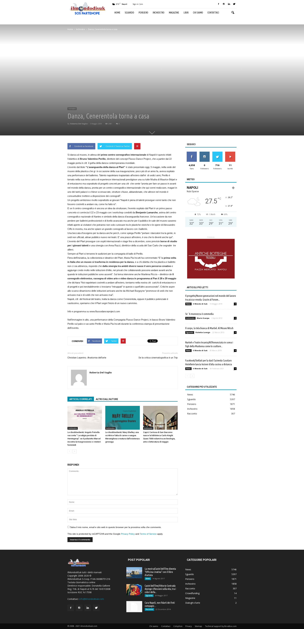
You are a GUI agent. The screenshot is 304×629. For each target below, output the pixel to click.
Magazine (174, 12)
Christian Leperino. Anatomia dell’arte (86, 357)
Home (117, 12)
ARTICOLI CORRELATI (80, 399)
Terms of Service (148, 534)
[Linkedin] (229, 4)
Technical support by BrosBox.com (221, 626)
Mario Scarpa (203, 318)
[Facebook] (218, 4)
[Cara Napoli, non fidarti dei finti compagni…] (134, 606)
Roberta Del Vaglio (79, 123)
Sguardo (129, 12)
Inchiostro (158, 12)
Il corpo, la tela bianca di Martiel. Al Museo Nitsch (209, 328)
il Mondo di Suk (200, 304)
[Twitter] (234, 4)
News (188, 304)
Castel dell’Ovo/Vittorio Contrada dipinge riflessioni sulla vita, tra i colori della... (160, 588)
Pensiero (143, 12)
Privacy (188, 626)
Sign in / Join (138, 4)
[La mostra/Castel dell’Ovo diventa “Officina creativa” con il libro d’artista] (134, 572)
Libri (186, 12)
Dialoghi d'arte (192, 602)
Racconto (192, 413)
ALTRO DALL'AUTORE (107, 399)
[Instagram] (223, 4)
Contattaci (213, 12)
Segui (204, 153)
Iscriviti (230, 153)
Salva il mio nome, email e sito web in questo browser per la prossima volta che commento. (116, 527)
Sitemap (198, 626)
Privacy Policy (128, 534)
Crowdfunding (192, 593)
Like (191, 153)
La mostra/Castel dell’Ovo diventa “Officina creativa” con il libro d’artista (160, 572)
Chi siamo (198, 12)
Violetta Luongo (202, 332)
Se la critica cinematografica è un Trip (158, 357)
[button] (233, 12)
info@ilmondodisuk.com (91, 598)
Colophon (177, 626)
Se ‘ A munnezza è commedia (199, 313)
